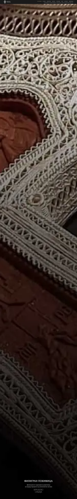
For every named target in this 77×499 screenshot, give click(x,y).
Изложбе (58, 1)
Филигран (49, 1)
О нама (44, 1)
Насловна (39, 1)
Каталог (53, 1)
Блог (62, 1)
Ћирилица (71, 1)
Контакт (66, 1)
